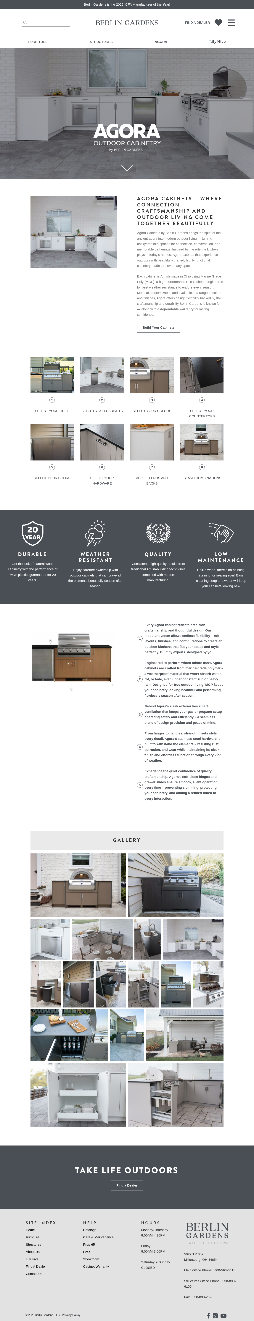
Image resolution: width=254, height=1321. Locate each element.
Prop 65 (89, 1244)
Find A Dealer (36, 1266)
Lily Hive (217, 42)
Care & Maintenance (98, 1237)
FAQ (86, 1252)
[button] (78, 885)
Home (30, 1230)
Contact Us (34, 1274)
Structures (101, 42)
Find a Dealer (197, 22)
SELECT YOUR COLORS (152, 411)
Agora (161, 42)
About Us (33, 1252)
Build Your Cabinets (158, 327)
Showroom (91, 1259)
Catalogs (89, 1230)
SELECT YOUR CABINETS (102, 411)
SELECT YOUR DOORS (52, 478)
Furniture (38, 42)
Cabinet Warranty (96, 1266)
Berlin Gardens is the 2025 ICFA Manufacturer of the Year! (127, 4)
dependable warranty (177, 309)
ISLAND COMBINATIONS (202, 478)
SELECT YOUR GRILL (52, 411)
